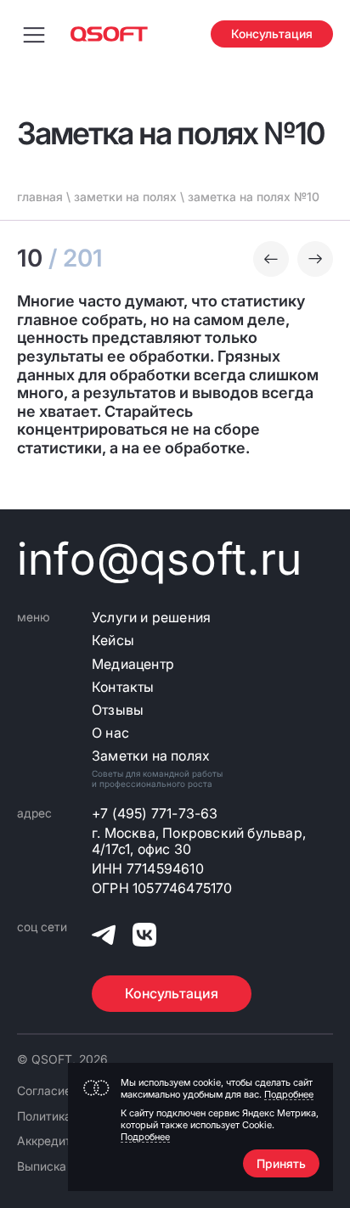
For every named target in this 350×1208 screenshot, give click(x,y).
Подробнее (288, 1094)
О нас (110, 733)
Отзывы (118, 710)
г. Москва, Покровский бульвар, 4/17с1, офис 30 (199, 841)
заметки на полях (125, 196)
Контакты (123, 687)
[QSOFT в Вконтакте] (144, 938)
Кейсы (113, 640)
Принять (281, 1163)
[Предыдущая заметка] (271, 259)
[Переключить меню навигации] (34, 34)
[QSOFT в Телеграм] (103, 938)
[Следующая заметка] (315, 259)
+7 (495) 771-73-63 (155, 814)
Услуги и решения (151, 618)
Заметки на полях (151, 756)
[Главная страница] (109, 34)
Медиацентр (133, 664)
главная (40, 196)
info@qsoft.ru (159, 559)
